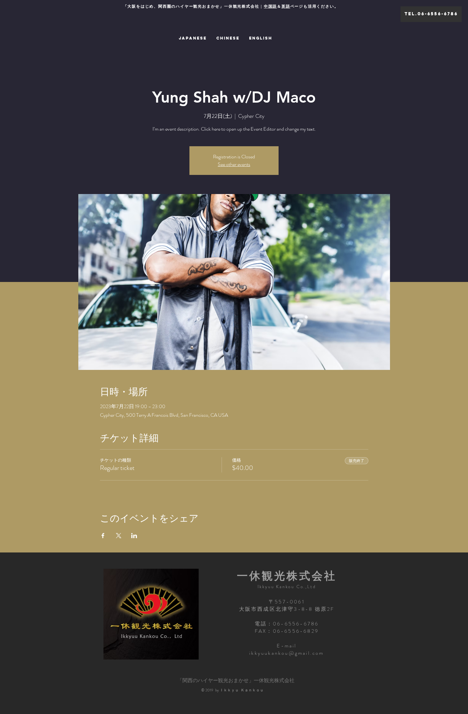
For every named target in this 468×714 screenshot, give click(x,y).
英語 (285, 6)
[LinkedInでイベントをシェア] (134, 535)
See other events (234, 164)
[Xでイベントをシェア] (119, 535)
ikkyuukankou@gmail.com (286, 653)
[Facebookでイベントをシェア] (103, 535)
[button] (431, 14)
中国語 (270, 6)
